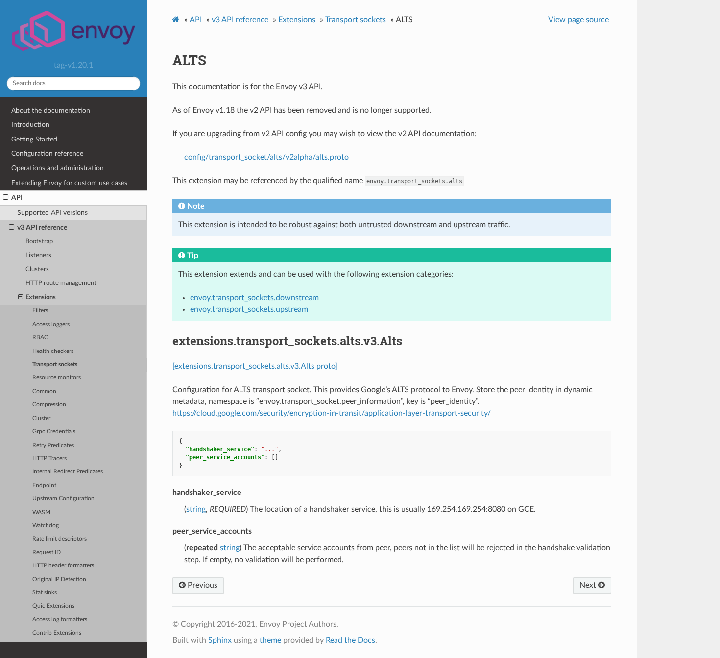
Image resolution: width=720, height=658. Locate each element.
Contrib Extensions (56, 632)
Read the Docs (350, 640)
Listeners (38, 255)
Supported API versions (52, 212)
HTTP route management (60, 283)
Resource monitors (56, 377)
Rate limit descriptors (59, 538)
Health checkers (52, 351)
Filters (40, 310)
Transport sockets (54, 364)
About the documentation (50, 110)
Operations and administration (57, 168)
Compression (49, 404)
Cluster (41, 418)
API (17, 197)
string (196, 509)
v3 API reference (42, 227)
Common (44, 391)
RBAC (40, 337)
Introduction (30, 124)
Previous (201, 585)
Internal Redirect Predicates (67, 471)
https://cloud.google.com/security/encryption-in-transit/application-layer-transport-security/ (331, 413)
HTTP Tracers (49, 458)
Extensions (40, 297)
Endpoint (44, 485)
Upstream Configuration (63, 498)
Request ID (46, 552)
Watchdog (45, 525)
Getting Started (34, 139)
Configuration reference (47, 153)
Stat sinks (44, 592)
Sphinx (220, 640)
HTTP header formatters (63, 565)
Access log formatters (59, 619)
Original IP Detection (59, 579)
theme (270, 640)
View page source (578, 20)
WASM (41, 512)
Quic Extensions (53, 606)
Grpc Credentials (53, 431)
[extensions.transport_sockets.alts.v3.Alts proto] (254, 366)
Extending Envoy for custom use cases (69, 183)
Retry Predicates (53, 445)
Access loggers (51, 324)
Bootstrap (39, 241)
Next (588, 585)
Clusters (37, 269)
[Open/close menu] (5, 197)
